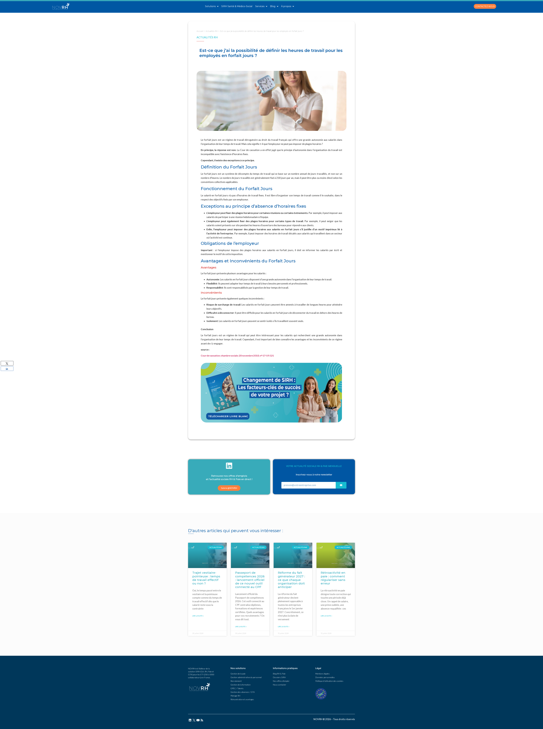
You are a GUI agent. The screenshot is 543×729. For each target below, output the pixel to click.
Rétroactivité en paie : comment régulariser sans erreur (333, 578)
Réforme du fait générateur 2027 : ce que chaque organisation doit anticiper (291, 580)
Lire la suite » (198, 616)
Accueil (200, 31)
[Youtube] (198, 720)
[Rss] (202, 720)
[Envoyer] (341, 485)
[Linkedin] (190, 720)
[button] (485, 6)
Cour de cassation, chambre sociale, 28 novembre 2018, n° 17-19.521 (237, 355)
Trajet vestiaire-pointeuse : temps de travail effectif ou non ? (206, 578)
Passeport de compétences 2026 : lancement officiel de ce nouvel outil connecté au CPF (250, 580)
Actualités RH (212, 31)
